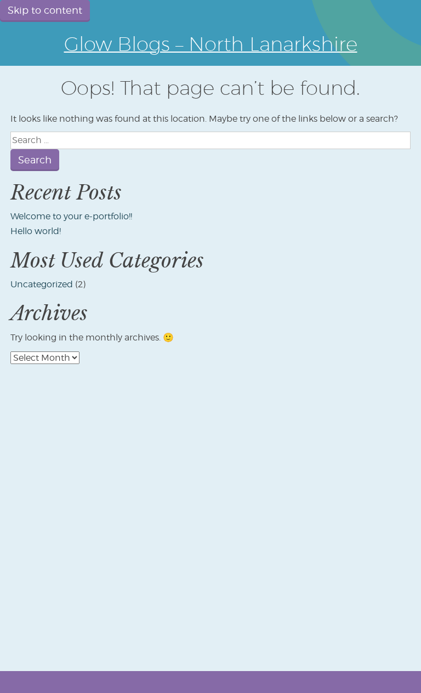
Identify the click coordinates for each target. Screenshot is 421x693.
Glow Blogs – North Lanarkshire (210, 43)
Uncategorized (41, 284)
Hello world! (35, 231)
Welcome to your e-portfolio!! (71, 216)
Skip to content (45, 10)
